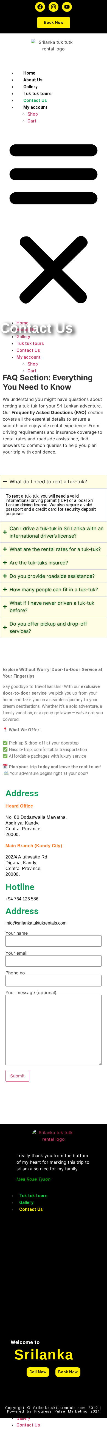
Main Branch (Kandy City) (33, 845)
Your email (16, 953)
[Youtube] (67, 7)
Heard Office (19, 806)
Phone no (15, 973)
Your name (16, 933)
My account (35, 107)
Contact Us (35, 100)
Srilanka (43, 1354)
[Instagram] (53, 7)
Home (29, 73)
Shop (32, 114)
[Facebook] (40, 7)
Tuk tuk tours (37, 93)
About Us (33, 79)
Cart (31, 121)
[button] (53, 222)
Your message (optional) (31, 992)
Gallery (30, 86)
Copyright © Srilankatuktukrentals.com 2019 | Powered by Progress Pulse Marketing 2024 (53, 1409)
